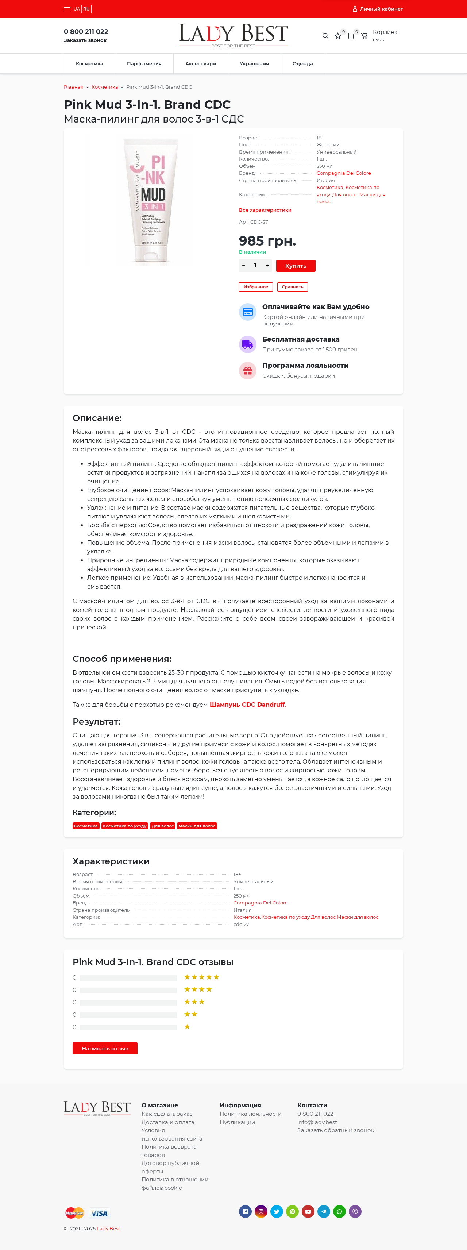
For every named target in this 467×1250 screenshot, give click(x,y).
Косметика (89, 63)
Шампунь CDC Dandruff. (248, 704)
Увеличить (150, 199)
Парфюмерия (144, 63)
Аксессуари (200, 63)
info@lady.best (317, 1122)
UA (77, 9)
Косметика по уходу (125, 825)
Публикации (237, 1122)
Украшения (254, 63)
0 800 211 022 (86, 32)
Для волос (344, 194)
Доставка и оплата (168, 1122)
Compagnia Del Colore (344, 173)
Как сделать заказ (167, 1113)
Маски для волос (196, 825)
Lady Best (108, 1228)
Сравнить (292, 286)
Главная (74, 87)
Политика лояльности (251, 1113)
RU (86, 9)
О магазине (160, 1105)
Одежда (303, 63)
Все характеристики (265, 210)
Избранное (256, 286)
